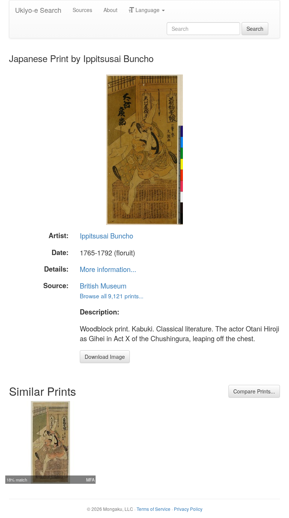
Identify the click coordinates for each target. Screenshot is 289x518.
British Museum (103, 285)
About (110, 10)
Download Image (105, 356)
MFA (90, 480)
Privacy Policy (188, 509)
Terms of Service (153, 509)
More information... (108, 269)
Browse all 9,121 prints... (111, 296)
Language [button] (147, 10)
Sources (82, 10)
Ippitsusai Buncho (106, 235)
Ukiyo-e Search (38, 10)
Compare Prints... (254, 391)
